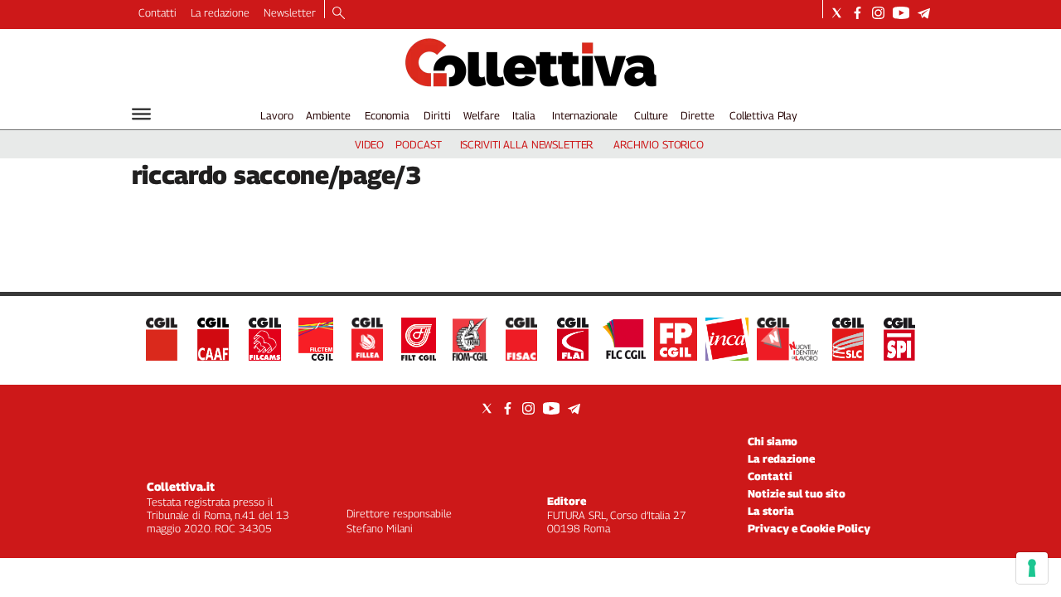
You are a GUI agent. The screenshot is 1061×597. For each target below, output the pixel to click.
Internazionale (585, 115)
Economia (387, 115)
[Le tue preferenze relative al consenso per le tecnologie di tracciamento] (1032, 568)
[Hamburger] (141, 114)
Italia (523, 115)
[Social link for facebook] (857, 13)
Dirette (697, 115)
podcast (418, 144)
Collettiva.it (181, 486)
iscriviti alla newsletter (526, 144)
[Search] (338, 14)
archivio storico (658, 144)
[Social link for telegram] (924, 13)
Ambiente (328, 115)
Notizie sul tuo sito (796, 493)
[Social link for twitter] (837, 13)
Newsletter (290, 12)
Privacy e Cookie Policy (809, 528)
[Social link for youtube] (901, 13)
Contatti (157, 12)
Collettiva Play (763, 115)
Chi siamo (772, 441)
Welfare (481, 115)
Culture (651, 115)
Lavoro (276, 115)
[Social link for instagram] (878, 13)
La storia (771, 510)
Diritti (437, 115)
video (369, 144)
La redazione (220, 12)
